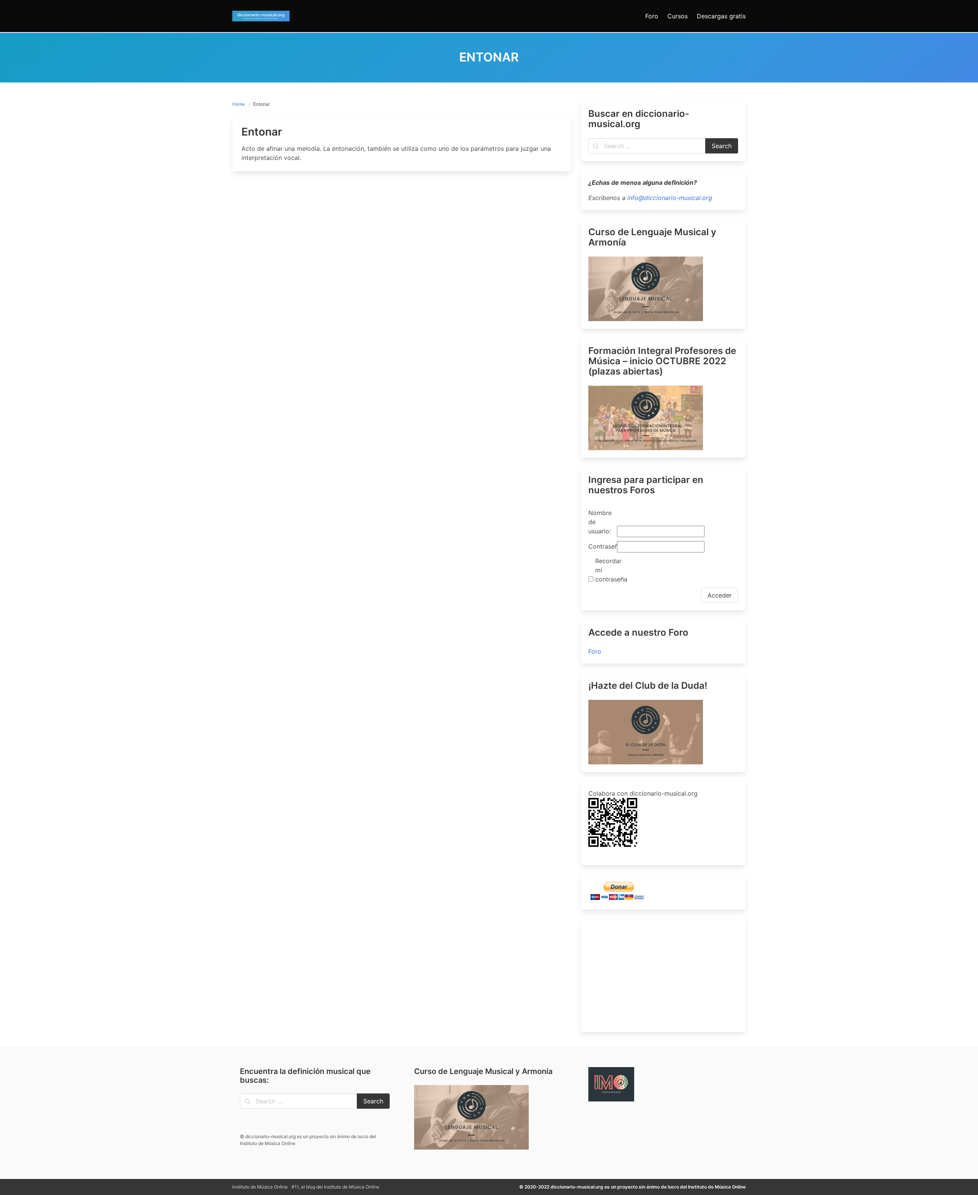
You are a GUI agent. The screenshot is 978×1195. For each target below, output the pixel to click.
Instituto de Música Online (260, 1187)
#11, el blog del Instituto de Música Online (335, 1187)
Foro (594, 651)
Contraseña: (601, 546)
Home (238, 104)
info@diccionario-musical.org (669, 198)
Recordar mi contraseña (608, 570)
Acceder (720, 595)
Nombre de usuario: (600, 522)
